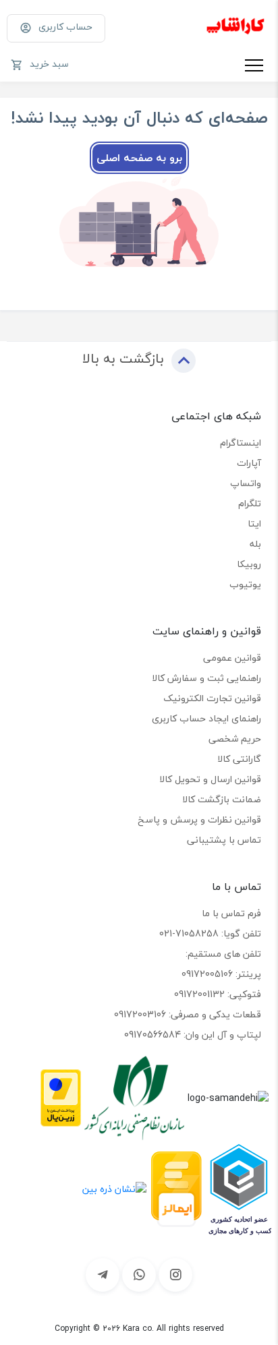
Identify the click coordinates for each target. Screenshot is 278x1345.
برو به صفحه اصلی (139, 157)
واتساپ (245, 483)
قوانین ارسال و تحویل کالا (210, 779)
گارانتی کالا (239, 758)
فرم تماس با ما (231, 913)
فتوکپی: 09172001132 (217, 994)
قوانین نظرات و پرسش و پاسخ (199, 819)
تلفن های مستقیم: (223, 953)
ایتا (254, 523)
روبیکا (249, 564)
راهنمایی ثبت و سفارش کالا (206, 677)
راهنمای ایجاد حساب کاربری (206, 718)
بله (255, 543)
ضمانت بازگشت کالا (221, 799)
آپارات (249, 462)
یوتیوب (245, 584)
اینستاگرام (240, 442)
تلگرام (249, 503)
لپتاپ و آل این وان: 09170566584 (192, 1034)
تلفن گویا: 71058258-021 (210, 933)
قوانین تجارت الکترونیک (212, 698)
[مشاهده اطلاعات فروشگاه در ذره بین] (114, 1187)
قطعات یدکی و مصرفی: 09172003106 (187, 1014)
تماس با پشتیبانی (224, 839)
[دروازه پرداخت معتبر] (60, 1096)
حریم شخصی (234, 738)
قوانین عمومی (232, 657)
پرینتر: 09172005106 (221, 973)
